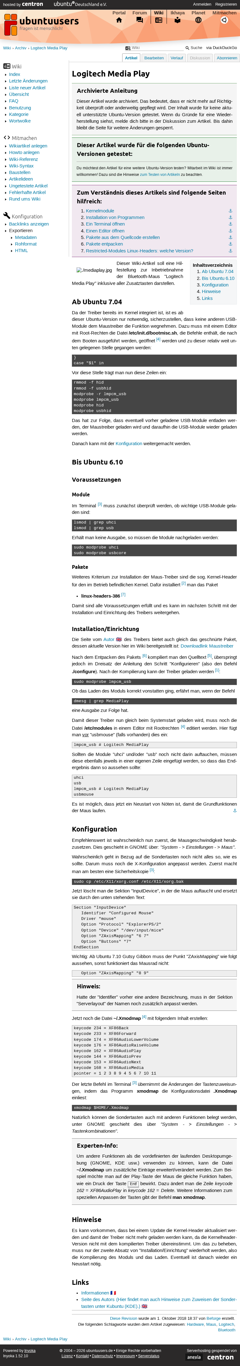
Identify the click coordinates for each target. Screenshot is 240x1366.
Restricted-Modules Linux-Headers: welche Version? (139, 251)
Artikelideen (21, 179)
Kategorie (18, 114)
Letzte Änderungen (28, 81)
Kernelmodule (100, 211)
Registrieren (226, 4)
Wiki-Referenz (23, 159)
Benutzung (20, 108)
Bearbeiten (154, 58)
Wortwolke (20, 121)
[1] (217, 670)
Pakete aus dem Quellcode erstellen (123, 238)
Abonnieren (227, 58)
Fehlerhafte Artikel (27, 193)
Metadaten (26, 238)
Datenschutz (102, 1356)
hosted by (12, 4)
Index (14, 74)
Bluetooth (226, 1330)
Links (207, 298)
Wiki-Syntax (21, 166)
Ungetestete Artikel (28, 186)
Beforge (214, 1318)
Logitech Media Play (49, 48)
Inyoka (30, 1351)
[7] (123, 594)
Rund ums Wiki (24, 199)
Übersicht (19, 94)
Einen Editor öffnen (105, 231)
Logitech (226, 1324)
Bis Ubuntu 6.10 (218, 278)
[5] (210, 655)
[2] (184, 583)
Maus (211, 1324)
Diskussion (200, 58)
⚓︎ (230, 211)
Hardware (195, 1324)
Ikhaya (178, 13)
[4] (158, 339)
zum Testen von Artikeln (160, 174)
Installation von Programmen (115, 218)
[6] (144, 655)
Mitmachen (224, 13)
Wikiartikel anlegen (28, 146)
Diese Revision (123, 1318)
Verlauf (177, 58)
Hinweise (211, 292)
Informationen (95, 1293)
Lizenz (67, 1356)
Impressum (125, 1356)
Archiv (21, 48)
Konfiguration (215, 285)
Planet (198, 13)
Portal (119, 13)
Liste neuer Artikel (27, 88)
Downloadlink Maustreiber (207, 646)
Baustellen (19, 173)
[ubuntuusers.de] (42, 26)
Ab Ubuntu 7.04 (217, 272)
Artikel (131, 58)
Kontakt (82, 1356)
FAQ (13, 101)
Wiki (158, 13)
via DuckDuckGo (221, 48)
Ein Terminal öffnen (105, 224)
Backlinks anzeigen (29, 224)
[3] (100, 504)
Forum (139, 13)
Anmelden (202, 4)
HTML (21, 251)
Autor (108, 640)
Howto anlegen (24, 153)
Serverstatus (148, 1356)
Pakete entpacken (104, 244)
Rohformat (26, 244)
